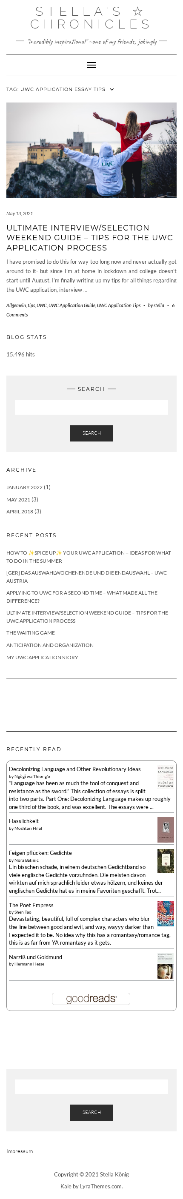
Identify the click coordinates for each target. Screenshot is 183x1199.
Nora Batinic (26, 860)
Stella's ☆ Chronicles (91, 17)
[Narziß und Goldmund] (165, 966)
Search (92, 433)
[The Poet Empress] (165, 913)
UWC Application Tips (118, 305)
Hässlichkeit (24, 820)
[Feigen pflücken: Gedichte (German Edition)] (165, 860)
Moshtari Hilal (28, 828)
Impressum (19, 1151)
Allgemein (16, 305)
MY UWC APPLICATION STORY (42, 657)
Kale (65, 1186)
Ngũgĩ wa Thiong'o (32, 776)
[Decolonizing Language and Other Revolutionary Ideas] (165, 776)
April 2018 (19, 511)
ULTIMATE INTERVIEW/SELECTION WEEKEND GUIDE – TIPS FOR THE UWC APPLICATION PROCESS (89, 238)
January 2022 (24, 487)
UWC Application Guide (72, 305)
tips (31, 305)
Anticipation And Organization (50, 645)
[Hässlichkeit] (165, 830)
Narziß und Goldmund (35, 957)
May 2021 (18, 499)
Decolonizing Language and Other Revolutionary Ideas (75, 769)
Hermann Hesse (29, 963)
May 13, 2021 (19, 213)
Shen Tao (22, 911)
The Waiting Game (30, 632)
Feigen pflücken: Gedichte (40, 852)
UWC (42, 305)
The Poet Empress (31, 905)
